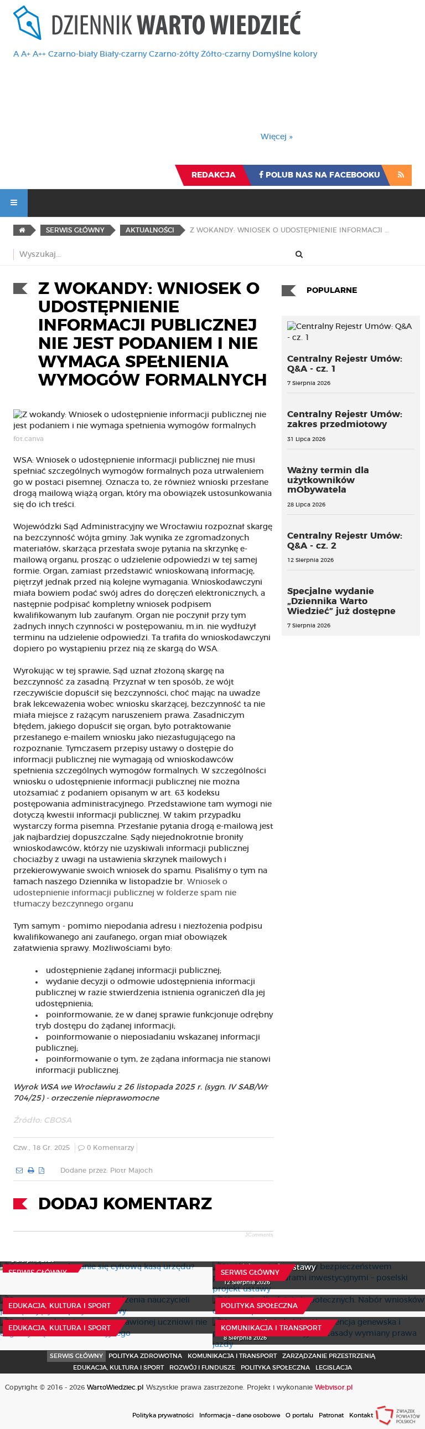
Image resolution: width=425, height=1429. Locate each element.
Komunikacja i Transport (271, 1328)
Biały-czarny (123, 54)
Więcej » (277, 137)
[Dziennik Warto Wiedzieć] (157, 23)
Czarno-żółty (174, 54)
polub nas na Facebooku (321, 175)
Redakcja (213, 175)
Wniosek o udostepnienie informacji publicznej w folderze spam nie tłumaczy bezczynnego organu (124, 893)
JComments (259, 1235)
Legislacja (333, 1368)
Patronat (331, 1415)
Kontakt (361, 1415)
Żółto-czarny (225, 54)
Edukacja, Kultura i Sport (59, 1306)
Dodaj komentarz (125, 1204)
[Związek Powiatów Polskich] (398, 1415)
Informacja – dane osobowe (239, 1415)
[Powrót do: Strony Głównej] (21, 230)
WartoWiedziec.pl (115, 1387)
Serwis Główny (76, 1356)
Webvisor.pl (334, 1387)
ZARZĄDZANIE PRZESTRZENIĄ (328, 1356)
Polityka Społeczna (259, 1306)
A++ (39, 54)
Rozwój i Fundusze (202, 1368)
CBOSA (57, 1120)
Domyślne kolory (284, 54)
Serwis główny (37, 1272)
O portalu (299, 1415)
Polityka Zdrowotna (145, 1356)
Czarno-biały (72, 54)
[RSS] (401, 175)
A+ (25, 54)
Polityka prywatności (163, 1415)
